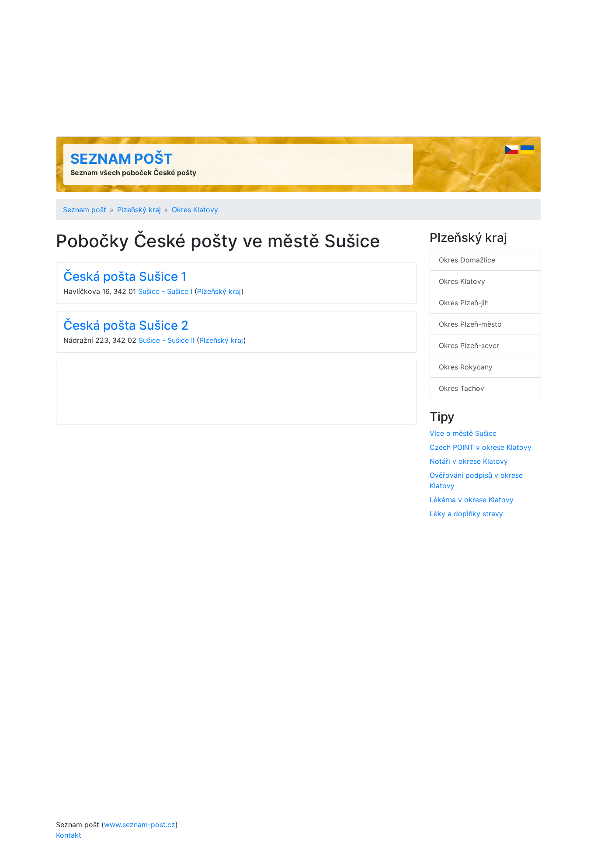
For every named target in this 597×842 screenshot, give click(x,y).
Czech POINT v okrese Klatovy (480, 447)
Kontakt (68, 835)
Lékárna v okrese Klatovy (472, 499)
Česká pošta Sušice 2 (125, 325)
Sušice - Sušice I (165, 291)
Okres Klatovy (195, 209)
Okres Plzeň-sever (469, 345)
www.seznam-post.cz (139, 824)
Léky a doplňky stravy (466, 513)
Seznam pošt (121, 158)
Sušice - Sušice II (166, 340)
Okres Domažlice (467, 259)
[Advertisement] (298, 68)
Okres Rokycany (466, 366)
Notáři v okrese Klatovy (469, 461)
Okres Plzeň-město (470, 324)
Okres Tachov (461, 388)
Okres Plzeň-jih (464, 302)
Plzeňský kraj (139, 209)
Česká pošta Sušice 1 (125, 276)
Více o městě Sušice (463, 433)
